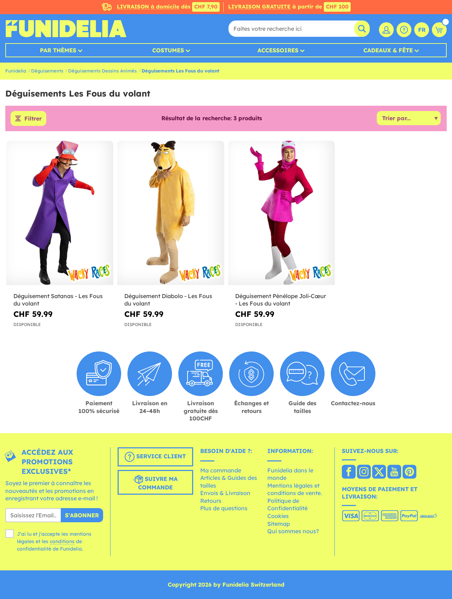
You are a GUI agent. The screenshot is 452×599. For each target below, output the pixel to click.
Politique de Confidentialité (287, 504)
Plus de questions (224, 508)
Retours (210, 500)
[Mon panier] (439, 29)
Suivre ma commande (158, 483)
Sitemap (278, 523)
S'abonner (82, 515)
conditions (62, 541)
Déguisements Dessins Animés (102, 71)
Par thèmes (58, 50)
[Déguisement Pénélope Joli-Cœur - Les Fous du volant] (281, 213)
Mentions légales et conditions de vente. (294, 489)
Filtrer (33, 118)
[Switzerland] (349, 472)
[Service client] (404, 29)
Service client (160, 456)
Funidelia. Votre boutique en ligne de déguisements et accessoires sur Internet (65, 28)
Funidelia (15, 71)
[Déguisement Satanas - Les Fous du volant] (59, 213)
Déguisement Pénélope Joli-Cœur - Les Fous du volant (280, 299)
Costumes (168, 50)
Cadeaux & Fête (388, 50)
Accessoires (277, 50)
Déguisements (47, 71)
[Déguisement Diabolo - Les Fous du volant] (170, 213)
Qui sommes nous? (293, 531)
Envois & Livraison (225, 492)
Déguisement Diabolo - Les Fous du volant (168, 299)
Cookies (278, 515)
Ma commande (220, 470)
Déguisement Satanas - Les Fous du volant (58, 299)
